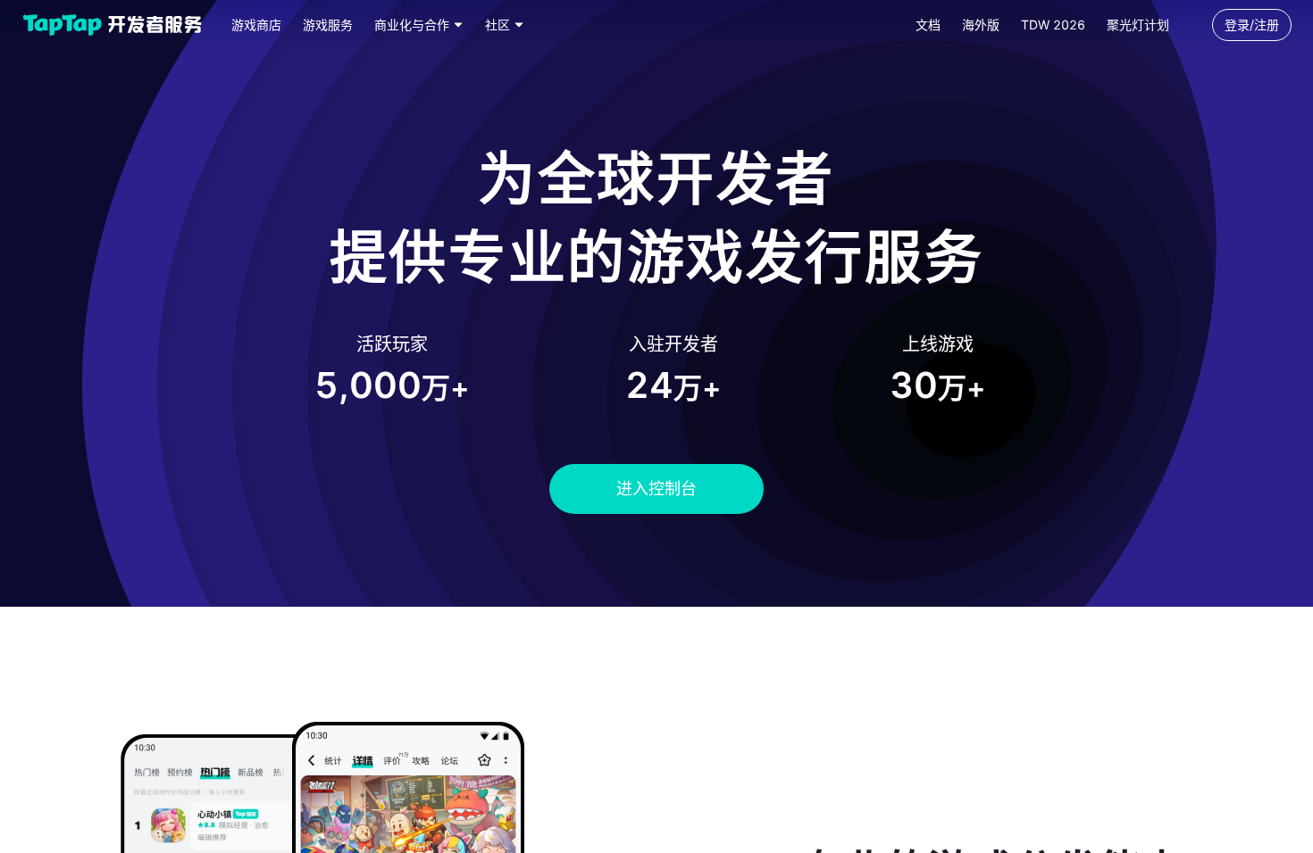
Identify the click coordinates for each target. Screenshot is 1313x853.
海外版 (980, 24)
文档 (928, 24)
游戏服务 (328, 24)
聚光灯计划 (1138, 24)
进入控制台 (656, 488)
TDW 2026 (1053, 24)
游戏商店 (256, 24)
